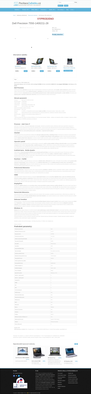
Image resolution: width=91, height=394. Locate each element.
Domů (14, 15)
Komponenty (43, 9)
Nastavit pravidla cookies (73, 382)
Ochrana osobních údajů (73, 379)
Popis (15, 79)
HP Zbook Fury (50, 357)
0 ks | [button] (60, 5)
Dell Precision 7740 (52, 66)
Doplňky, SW (52, 9)
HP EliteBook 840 (67, 361)
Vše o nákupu (61, 9)
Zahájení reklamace (61, 386)
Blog (67, 9)
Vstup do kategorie (68, 70)
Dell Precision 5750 (35, 66)
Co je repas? (60, 373)
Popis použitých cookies (72, 380)
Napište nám (70, 373)
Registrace (60, 384)
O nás (72, 9)
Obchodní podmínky (72, 375)
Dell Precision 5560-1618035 (21, 357)
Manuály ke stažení (61, 380)
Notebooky (17, 9)
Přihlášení (60, 382)
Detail (25, 71)
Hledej (75, 2)
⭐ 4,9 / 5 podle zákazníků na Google (33, 392)
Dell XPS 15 (17, 66)
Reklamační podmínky (72, 377)
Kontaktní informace (18, 373)
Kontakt (22, 392)
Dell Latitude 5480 (34, 361)
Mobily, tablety (34, 9)
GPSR (59, 388)
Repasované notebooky (32, 15)
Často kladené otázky (62, 375)
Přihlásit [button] (66, 5)
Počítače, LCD (25, 9)
